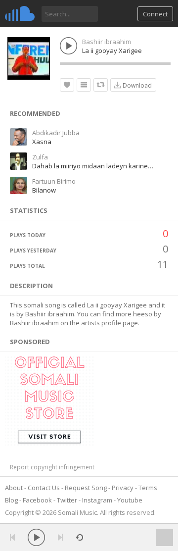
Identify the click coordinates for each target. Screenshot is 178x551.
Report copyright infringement (52, 467)
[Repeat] (79, 537)
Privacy (123, 487)
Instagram (97, 500)
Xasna (41, 141)
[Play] (36, 537)
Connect (155, 13)
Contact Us (44, 487)
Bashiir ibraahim (106, 41)
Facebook (37, 500)
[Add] (84, 85)
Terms (147, 487)
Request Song (86, 487)
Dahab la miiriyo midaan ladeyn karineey (93, 165)
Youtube (129, 500)
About (14, 487)
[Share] (100, 85)
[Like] (67, 85)
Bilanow (44, 190)
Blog (11, 500)
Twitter (67, 500)
